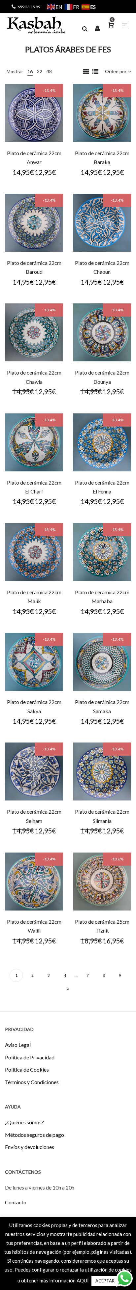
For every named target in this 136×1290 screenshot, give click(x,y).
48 (49, 71)
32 (39, 71)
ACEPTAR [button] (105, 1280)
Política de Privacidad (29, 1057)
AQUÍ (83, 1280)
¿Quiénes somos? (24, 1122)
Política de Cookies (27, 1069)
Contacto (15, 1202)
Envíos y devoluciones (29, 1147)
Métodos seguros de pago (34, 1135)
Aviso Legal (18, 1045)
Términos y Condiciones (32, 1082)
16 (30, 71)
